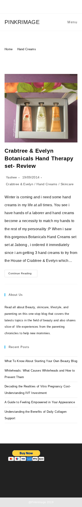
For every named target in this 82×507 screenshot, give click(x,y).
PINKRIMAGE (22, 22)
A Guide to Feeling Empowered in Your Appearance (40, 402)
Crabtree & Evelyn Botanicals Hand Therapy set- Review (39, 158)
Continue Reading (22, 274)
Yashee (11, 177)
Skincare (67, 184)
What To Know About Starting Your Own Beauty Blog (41, 361)
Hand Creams (26, 49)
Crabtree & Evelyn (19, 184)
